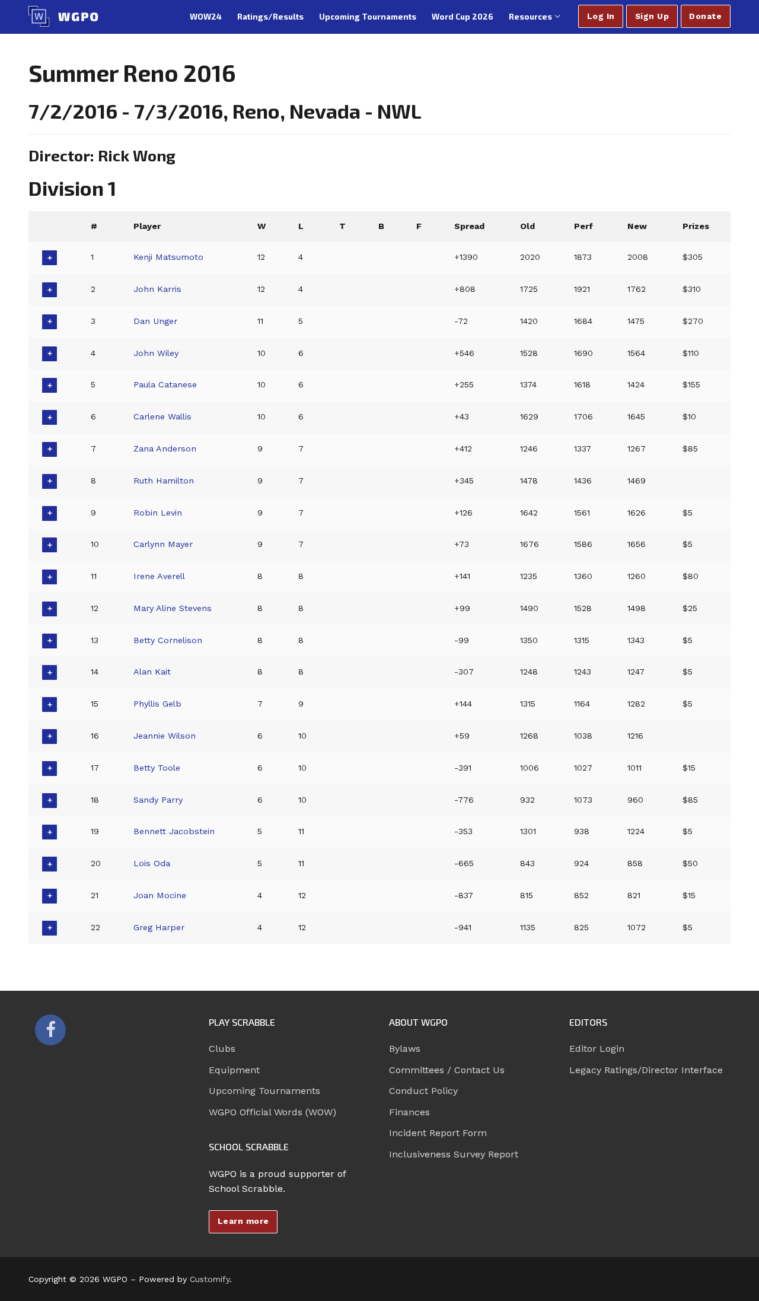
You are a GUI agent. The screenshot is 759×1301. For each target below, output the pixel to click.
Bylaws (404, 1048)
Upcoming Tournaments (264, 1090)
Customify (209, 1279)
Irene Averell (159, 576)
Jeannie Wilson (164, 735)
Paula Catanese (165, 384)
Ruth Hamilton (163, 480)
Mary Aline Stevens (172, 608)
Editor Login (596, 1048)
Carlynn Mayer (163, 544)
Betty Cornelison (167, 640)
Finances (409, 1112)
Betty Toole (156, 767)
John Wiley (155, 353)
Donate (705, 16)
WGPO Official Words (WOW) (272, 1112)
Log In (601, 16)
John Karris (157, 289)
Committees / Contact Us (447, 1070)
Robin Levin (157, 512)
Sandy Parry (158, 799)
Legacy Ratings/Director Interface (646, 1070)
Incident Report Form (438, 1132)
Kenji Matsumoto (168, 257)
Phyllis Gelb (157, 703)
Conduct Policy (423, 1090)
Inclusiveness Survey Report (453, 1154)
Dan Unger (155, 321)
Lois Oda (151, 863)
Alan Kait (152, 671)
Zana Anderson (164, 448)
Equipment (234, 1070)
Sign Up (652, 16)
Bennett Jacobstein (174, 831)
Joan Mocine (159, 895)
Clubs (222, 1048)
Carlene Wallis (162, 416)
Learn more (243, 1221)
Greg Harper (158, 927)
